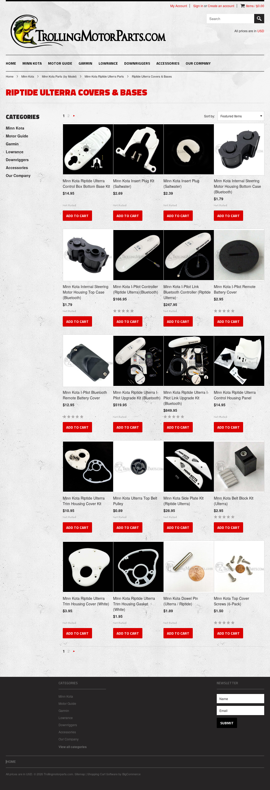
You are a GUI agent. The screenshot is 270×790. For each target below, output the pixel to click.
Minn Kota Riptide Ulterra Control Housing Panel (235, 395)
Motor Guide (60, 63)
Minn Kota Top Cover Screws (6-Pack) (231, 601)
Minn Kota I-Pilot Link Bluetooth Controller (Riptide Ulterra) (187, 292)
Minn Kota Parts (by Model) (59, 76)
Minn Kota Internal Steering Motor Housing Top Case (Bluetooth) (85, 292)
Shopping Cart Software (102, 774)
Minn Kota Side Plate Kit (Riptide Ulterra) (183, 500)
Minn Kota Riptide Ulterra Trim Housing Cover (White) (86, 601)
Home (9, 76)
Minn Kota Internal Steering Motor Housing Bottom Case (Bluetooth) (237, 186)
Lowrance (108, 63)
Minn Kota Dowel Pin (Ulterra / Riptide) (180, 601)
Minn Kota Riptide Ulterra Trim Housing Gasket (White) (134, 604)
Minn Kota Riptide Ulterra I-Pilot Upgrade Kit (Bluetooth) (137, 395)
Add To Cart (77, 215)
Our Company (198, 63)
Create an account (221, 6)
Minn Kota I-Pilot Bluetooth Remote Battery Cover (85, 395)
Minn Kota (32, 63)
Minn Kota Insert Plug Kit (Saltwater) (133, 183)
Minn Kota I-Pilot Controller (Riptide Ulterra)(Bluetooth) (135, 289)
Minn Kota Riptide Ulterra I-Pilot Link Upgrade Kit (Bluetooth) (186, 398)
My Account (178, 6)
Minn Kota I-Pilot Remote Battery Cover (234, 289)
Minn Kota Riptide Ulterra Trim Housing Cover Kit (84, 500)
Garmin (85, 63)
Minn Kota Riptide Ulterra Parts (104, 76)
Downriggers (137, 63)
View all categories (73, 746)
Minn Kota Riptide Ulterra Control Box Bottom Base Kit (86, 183)
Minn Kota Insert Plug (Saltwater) (181, 183)
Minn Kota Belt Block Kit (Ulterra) (233, 500)
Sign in (198, 6)
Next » (74, 117)
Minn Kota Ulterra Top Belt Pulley (135, 500)
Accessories (167, 63)
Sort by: (209, 116)
